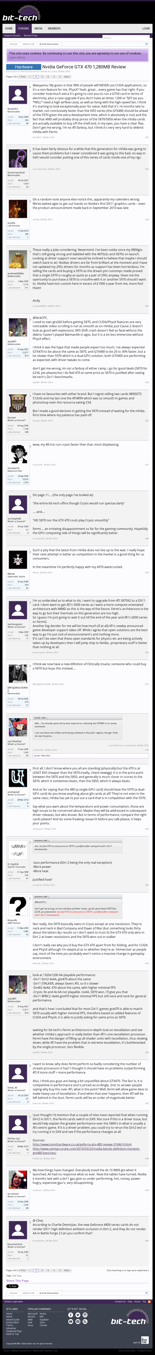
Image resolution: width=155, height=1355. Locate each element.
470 (26, 702)
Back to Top (12, 1334)
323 (26, 635)
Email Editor (12, 1322)
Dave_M (12, 1087)
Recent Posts (30, 35)
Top (144, 1301)
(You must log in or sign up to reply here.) (128, 1270)
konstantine (15, 1244)
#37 (147, 1103)
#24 (147, 306)
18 (27, 1150)
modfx (11, 223)
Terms (9, 1325)
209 (26, 234)
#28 (147, 538)
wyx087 (12, 341)
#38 (147, 1158)
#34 (147, 885)
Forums (23, 28)
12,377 (25, 353)
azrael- (37, 755)
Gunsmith (13, 468)
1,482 (25, 931)
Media (38, 28)
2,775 (25, 285)
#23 (147, 219)
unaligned (13, 792)
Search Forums (12, 35)
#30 (147, 652)
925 (26, 875)
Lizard (54, 71)
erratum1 (13, 1193)
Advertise (11, 1328)
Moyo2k (12, 920)
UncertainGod (16, 172)
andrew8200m (16, 273)
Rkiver (11, 573)
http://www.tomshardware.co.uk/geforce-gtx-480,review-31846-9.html (82, 1144)
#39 (147, 1190)
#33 (147, 829)
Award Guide (12, 1319)
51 (27, 1255)
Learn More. (17, 57)
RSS (149, 1301)
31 (27, 530)
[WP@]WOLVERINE (18, 689)
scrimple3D (14, 518)
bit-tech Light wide (13, 1301)
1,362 (25, 752)
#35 (147, 963)
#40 (147, 1241)
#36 (147, 1052)
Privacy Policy (144, 1351)
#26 (147, 421)
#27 (147, 465)
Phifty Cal (14, 1138)
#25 (147, 382)
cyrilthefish (15, 741)
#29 (147, 572)
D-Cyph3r (13, 864)
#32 (147, 750)
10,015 (25, 479)
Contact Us (120, 1301)
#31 (147, 684)
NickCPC (13, 108)
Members (54, 28)
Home (9, 28)
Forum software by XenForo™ (30, 1351)
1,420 (25, 184)
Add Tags (17, 1276)
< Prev (22, 77)
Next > (67, 77)
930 (26, 585)
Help (130, 1301)
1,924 (25, 1205)
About (9, 1316)
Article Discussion (30, 71)
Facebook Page (14, 1331)
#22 (147, 169)
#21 (147, 137)
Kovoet (12, 417)
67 (27, 1099)
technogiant (15, 624)
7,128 (25, 429)
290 (26, 120)
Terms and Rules (127, 1351)
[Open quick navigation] (146, 44)
